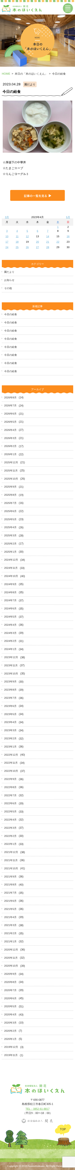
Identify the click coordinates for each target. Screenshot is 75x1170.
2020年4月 (10, 1014)
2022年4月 (10, 819)
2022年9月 (10, 779)
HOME (6, 73)
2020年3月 (10, 1022)
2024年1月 (10, 649)
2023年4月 (10, 722)
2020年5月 (10, 1006)
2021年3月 (10, 925)
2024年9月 (10, 584)
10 (6, 236)
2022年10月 (11, 770)
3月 (7, 217)
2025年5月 (10, 519)
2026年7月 (10, 405)
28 (47, 247)
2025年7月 (10, 503)
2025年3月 (10, 535)
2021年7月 (10, 892)
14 (47, 236)
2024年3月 (10, 632)
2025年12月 (11, 462)
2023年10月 (11, 673)
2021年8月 (10, 884)
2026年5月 (10, 421)
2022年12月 (11, 754)
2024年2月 (10, 640)
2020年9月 (10, 973)
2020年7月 (10, 990)
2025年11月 (11, 470)
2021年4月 (10, 917)
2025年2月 (10, 543)
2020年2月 (10, 1030)
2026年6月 (10, 413)
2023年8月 (10, 689)
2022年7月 (10, 795)
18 (17, 241)
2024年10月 (11, 576)
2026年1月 (10, 454)
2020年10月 (11, 965)
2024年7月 (10, 600)
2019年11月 (11, 1055)
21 (47, 241)
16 (68, 236)
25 (17, 247)
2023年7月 (10, 697)
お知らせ (9, 280)
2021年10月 (11, 868)
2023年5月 (10, 714)
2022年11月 (11, 762)
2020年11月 (11, 957)
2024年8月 (10, 592)
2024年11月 (11, 567)
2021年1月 (10, 941)
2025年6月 (10, 511)
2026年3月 (10, 438)
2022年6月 (10, 803)
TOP (63, 1129)
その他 (8, 288)
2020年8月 (10, 982)
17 (6, 241)
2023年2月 (10, 738)
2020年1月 (10, 1039)
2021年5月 (10, 909)
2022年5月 (10, 811)
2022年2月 (10, 835)
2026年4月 (10, 429)
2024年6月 (10, 608)
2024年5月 (10, 616)
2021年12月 (11, 852)
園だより (9, 271)
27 (37, 247)
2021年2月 (10, 933)
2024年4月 (10, 624)
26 (27, 247)
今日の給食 (10, 314)
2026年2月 (10, 446)
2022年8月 (10, 787)
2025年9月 (10, 486)
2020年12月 (11, 949)
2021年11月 (11, 860)
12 (27, 236)
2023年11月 (11, 665)
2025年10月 (11, 478)
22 (57, 241)
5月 (68, 217)
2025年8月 (10, 494)
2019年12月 (11, 1046)
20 (37, 241)
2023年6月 (10, 706)
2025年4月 (10, 527)
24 (6, 247)
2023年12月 (11, 657)
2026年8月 (10, 397)
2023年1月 (10, 746)
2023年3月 (10, 730)
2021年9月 (10, 876)
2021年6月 (10, 900)
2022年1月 (10, 843)
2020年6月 (10, 998)
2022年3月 (10, 827)
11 (17, 236)
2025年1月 (10, 551)
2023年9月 (10, 681)
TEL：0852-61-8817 (37, 1108)
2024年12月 (11, 559)
